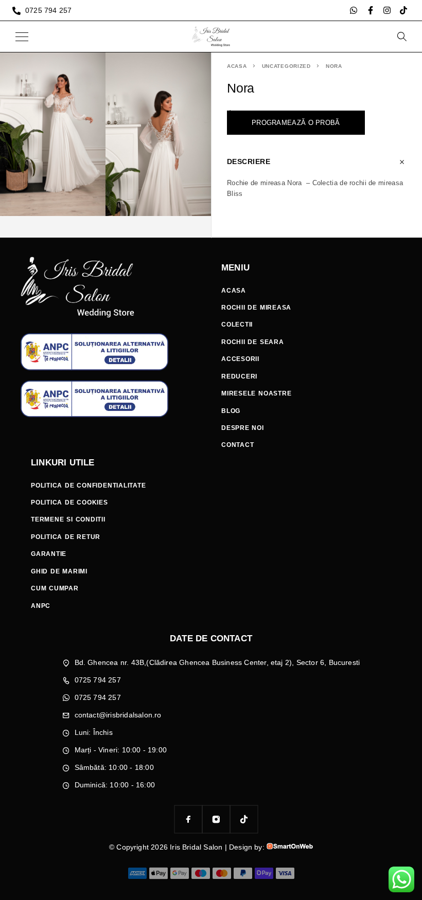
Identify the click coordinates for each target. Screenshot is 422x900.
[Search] (401, 36)
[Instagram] (387, 10)
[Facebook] (188, 819)
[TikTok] (244, 819)
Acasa (237, 66)
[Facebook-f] (370, 10)
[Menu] (22, 36)
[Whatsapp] (353, 10)
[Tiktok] (403, 10)
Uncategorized (286, 66)
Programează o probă (296, 123)
